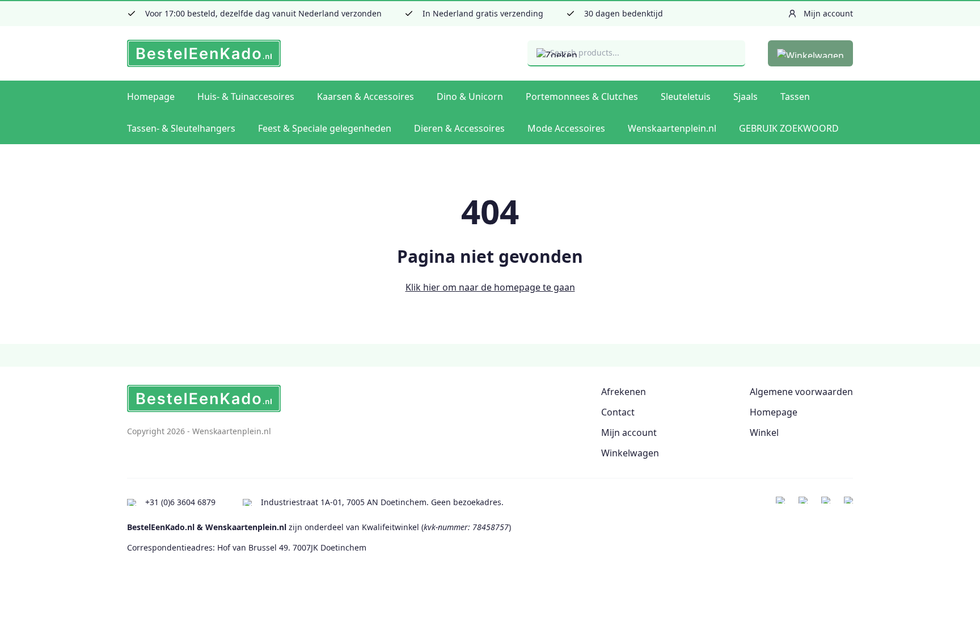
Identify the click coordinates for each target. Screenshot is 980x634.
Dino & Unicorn (470, 96)
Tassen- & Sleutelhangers (181, 128)
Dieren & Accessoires (459, 128)
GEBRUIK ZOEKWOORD (789, 128)
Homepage (151, 96)
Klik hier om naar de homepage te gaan (490, 287)
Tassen (795, 96)
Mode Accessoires (566, 128)
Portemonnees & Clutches (582, 96)
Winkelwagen (630, 453)
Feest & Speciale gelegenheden (324, 128)
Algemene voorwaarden (801, 391)
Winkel (764, 432)
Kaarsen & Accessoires (365, 96)
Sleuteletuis (686, 96)
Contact (618, 412)
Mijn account (629, 432)
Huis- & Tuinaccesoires (245, 96)
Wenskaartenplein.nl (672, 128)
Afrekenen (623, 391)
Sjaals (745, 96)
